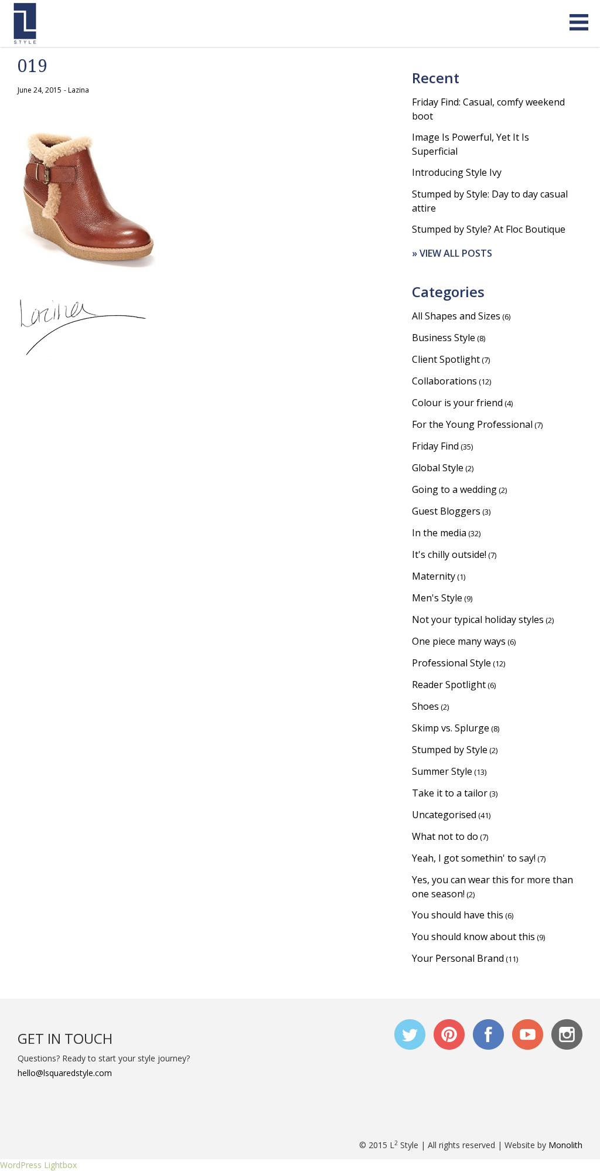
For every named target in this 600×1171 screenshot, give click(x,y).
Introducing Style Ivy (457, 172)
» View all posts (452, 253)
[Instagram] (566, 1034)
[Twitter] (409, 1034)
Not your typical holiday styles (478, 619)
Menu (579, 23)
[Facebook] (488, 1034)
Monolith (565, 1144)
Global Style (437, 467)
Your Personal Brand (458, 958)
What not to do (445, 836)
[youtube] (527, 1034)
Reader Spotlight (449, 684)
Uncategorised (444, 814)
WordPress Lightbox (38, 1164)
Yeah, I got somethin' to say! (474, 858)
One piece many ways (459, 641)
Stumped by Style (450, 749)
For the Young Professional (472, 424)
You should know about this (473, 936)
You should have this (457, 914)
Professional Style (451, 662)
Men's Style (437, 597)
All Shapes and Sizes (456, 315)
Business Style (443, 337)
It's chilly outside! (449, 554)
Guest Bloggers (446, 511)
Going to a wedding (454, 489)
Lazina (78, 90)
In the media (439, 532)
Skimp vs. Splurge (450, 727)
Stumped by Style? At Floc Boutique (488, 229)
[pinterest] (449, 1034)
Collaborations (444, 381)
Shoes (425, 706)
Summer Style (442, 771)
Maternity (433, 576)
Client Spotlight (446, 359)
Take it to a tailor (450, 793)
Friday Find (435, 446)
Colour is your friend (457, 402)
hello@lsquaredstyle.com (65, 1072)
